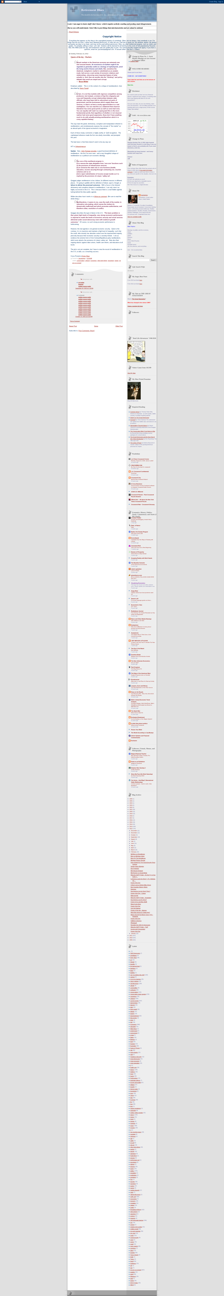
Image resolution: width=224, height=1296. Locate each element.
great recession (134, 1061)
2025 (131, 801)
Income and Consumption (138, 929)
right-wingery (134, 1211)
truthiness (133, 1263)
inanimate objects (135, 1080)
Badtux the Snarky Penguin (139, 532)
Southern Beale (136, 654)
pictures (132, 1166)
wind (131, 1278)
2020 (131, 811)
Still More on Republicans (138, 854)
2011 (131, 935)
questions (133, 1183)
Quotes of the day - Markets (139, 910)
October (133, 835)
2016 (131, 820)
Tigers (132, 1259)
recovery (132, 1201)
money (132, 1117)
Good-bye (133, 473)
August (133, 839)
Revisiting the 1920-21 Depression (140, 925)
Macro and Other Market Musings (141, 619)
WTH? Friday (134, 1283)
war (131, 1267)
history (132, 1069)
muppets (132, 1123)
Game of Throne (135, 1048)
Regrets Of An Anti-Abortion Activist (140, 656)
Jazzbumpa (144, 195)
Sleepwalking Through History (139, 425)
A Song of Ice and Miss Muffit (139, 902)
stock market (134, 1246)
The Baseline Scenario (138, 563)
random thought (134, 1190)
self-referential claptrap (136, 1220)
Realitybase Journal (137, 611)
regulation (133, 1203)
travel (131, 1261)
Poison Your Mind (136, 729)
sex (131, 1222)
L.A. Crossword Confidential (140, 471)
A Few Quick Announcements (139, 564)
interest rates (134, 1089)
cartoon (132, 977)
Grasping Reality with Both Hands (141, 558)
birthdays (133, 968)
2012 (131, 828)
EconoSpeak (135, 538)
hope (131, 1074)
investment (133, 1091)
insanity (132, 1087)
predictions (133, 1175)
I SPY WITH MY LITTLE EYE (139, 640)
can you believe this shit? (137, 975)
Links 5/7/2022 (135, 570)
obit (131, 1138)
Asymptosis (134, 633)
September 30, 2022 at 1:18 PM (84, 288)
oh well (132, 1142)
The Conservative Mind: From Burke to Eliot (142, 431)
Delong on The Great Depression (139, 417)
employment (133, 1031)
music (132, 1125)
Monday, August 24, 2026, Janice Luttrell (142, 460)
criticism (87, 260)
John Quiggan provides (89, 151)
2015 (131, 822)
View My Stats (132, 373)
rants (131, 1192)
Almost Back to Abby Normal (138, 553)
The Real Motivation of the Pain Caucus (142, 687)
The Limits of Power (136, 443)
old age (132, 1145)
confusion (133, 990)
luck (131, 1106)
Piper (132, 527)
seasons (132, 1218)
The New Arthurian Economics (140, 661)
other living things (102, 260)
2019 (131, 813)
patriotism (133, 1153)
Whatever (133, 1276)
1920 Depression (135, 953)
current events (134, 1000)
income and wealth (135, 1082)
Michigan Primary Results (138, 860)
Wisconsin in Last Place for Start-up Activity (142, 681)
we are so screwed (135, 1270)
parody (132, 1151)
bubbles (132, 972)
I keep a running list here (135, 306)
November (134, 832)
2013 (131, 826)
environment (133, 1033)
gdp (131, 1050)
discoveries (133, 1018)
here (141, 280)
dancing (132, 1005)
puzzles (132, 1181)
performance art (134, 1160)
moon (131, 1119)
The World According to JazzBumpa (142, 732)
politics (132, 1171)
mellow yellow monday (136, 1112)
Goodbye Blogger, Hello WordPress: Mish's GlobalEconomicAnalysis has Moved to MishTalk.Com (142, 705)
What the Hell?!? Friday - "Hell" (139, 927)
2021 (131, 809)
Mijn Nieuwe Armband (137, 870)
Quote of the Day (135, 882)
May (132, 845)
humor (132, 1076)
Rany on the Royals (137, 692)
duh (131, 1022)
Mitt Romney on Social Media (139, 873)
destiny (132, 1013)
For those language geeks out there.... (141, 600)
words (132, 1280)
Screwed (132, 419)
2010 (131, 937)
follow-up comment (100, 196)
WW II (132, 1285)
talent (131, 1250)
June (132, 843)
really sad (133, 1196)
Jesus (132, 1095)
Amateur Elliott (134, 61)
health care (133, 1067)
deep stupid (133, 1009)
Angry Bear (85, 256)
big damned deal (135, 966)
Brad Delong (74, 32)
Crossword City (136, 477)
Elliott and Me (134, 895)
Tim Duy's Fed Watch (137, 648)
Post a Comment (75, 321)
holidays (132, 1071)
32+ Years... (134, 606)
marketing (133, 1110)
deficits (132, 1011)
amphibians (133, 955)
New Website (134, 650)
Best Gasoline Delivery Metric (139, 887)
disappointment (134, 1016)
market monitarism (135, 1108)
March (133, 849)
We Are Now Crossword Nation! (139, 479)
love (131, 1104)
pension (132, 1158)
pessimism (111, 260)
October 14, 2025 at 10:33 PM (83, 316)
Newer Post (73, 326)
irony (131, 1093)
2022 (131, 807)
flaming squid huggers (131, 15)
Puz (131, 1179)
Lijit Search (131, 270)
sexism (132, 1224)
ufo (131, 1265)
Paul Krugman (135, 667)
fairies (132, 1037)
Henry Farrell (84, 88)
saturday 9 (133, 1214)
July (132, 841)
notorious (133, 1136)
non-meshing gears (135, 1132)
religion (132, 1205)
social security (134, 1237)
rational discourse (135, 1194)
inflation (132, 1084)
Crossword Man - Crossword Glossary (143, 504)
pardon (132, 1149)
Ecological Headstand (138, 717)
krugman (132, 1099)
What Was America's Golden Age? (140, 912)
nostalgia (132, 1134)
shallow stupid (134, 1229)
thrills (131, 1257)
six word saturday (135, 1231)
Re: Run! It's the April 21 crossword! (140, 467)
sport (131, 1239)
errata (132, 1035)
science (132, 1216)
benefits (132, 964)
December (134, 830)
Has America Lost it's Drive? (139, 899)
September (134, 837)
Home (96, 326)
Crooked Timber (136, 518)
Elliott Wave (133, 1028)
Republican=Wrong (135, 1209)
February (134, 852)
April (132, 847)
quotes (117, 260)
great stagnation (134, 1063)
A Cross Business (136, 484)
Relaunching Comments (137, 725)
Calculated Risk (136, 546)
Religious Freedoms (136, 763)
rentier (132, 1207)
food (131, 1041)
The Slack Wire (135, 711)
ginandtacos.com (136, 575)
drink (131, 1020)
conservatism (80, 260)
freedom (132, 1043)
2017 (131, 818)
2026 (131, 799)
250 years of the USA (137, 533)
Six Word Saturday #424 (137, 775)
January (133, 933)
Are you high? (135, 662)
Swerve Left (134, 598)
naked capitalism (136, 569)
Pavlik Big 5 (133, 1155)
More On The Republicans (138, 858)
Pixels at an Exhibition (138, 761)
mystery (132, 1127)
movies (132, 1121)
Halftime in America (136, 920)
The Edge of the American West (140, 673)
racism (132, 1188)
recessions (133, 1199)
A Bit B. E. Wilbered (137, 491)
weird (131, 1274)
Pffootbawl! (134, 923)
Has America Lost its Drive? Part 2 (140, 891)
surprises (133, 1248)
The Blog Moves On (136, 669)
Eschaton (134, 740)
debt (131, 1007)
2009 (131, 940)
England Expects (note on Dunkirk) (140, 675)
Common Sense (134, 412)
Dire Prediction (135, 868)
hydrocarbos (134, 1078)
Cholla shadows (135, 769)
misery (132, 1115)
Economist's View (136, 605)
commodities (133, 988)
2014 (131, 824)
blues (131, 970)
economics (94, 260)
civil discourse (134, 983)
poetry (132, 1168)
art (131, 960)
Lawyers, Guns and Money (139, 686)
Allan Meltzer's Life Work (137, 620)
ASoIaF (132, 962)
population (133, 1173)
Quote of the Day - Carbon (138, 893)
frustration (133, 1046)
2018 (131, 816)
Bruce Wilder (83, 81)
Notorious (133, 889)
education (133, 1026)
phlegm (132, 1164)
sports (132, 1242)
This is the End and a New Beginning (141, 547)
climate (132, 985)
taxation (132, 1252)
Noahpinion (134, 625)
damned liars (134, 1003)
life (131, 1102)
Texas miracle (134, 1255)
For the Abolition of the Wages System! (141, 719)
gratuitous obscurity (136, 1056)
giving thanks (134, 1052)
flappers (132, 1039)
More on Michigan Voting (137, 856)
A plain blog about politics (139, 723)
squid (131, 1244)
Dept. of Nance (135, 525)
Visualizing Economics (138, 583)
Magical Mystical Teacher (138, 754)
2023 (131, 805)
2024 (131, 803)
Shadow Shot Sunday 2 (138, 768)
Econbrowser (135, 679)
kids (131, 1097)
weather (132, 1272)
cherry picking (134, 981)
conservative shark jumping (138, 994)
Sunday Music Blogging (137, 866)
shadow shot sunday (136, 1227)
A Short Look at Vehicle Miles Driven (141, 885)
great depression (135, 1059)
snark (132, 1235)
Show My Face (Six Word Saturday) (142, 774)
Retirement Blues (92, 10)
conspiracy (133, 996)
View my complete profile (135, 216)
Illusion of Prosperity (137, 552)
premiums (133, 1177)
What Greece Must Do (137, 712)
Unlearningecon (80, 146)
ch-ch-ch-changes (135, 979)
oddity (132, 1140)
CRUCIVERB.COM (136, 465)
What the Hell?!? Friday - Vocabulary (141, 897)
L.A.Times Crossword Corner (140, 459)
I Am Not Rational (135, 908)
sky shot (132, 1233)
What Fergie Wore (136, 904)
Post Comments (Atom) (86, 331)
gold (131, 1054)
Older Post (119, 326)
